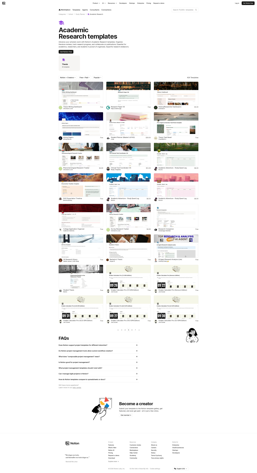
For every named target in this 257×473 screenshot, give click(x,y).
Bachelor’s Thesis (116, 259)
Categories (62, 14)
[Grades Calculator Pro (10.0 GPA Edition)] (128, 307)
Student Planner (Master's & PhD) (123, 137)
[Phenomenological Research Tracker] (81, 154)
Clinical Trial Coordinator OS (121, 168)
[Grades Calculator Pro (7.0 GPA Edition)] (128, 276)
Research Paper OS (118, 107)
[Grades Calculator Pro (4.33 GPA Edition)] (81, 307)
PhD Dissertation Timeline (72, 198)
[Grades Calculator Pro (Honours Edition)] (176, 276)
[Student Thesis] (81, 276)
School (70, 14)
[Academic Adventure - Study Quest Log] (176, 154)
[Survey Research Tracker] (128, 215)
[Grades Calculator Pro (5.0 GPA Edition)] (176, 307)
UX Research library (70, 259)
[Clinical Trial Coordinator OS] (128, 154)
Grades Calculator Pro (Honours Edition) (173, 290)
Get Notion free (66, 52)
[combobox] (185, 10)
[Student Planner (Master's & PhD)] (128, 124)
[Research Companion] (176, 215)
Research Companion (166, 229)
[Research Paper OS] (128, 93)
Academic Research (96, 14)
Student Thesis (68, 290)
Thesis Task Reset (165, 137)
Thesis (65, 64)
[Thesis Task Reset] (176, 124)
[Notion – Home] (4, 3)
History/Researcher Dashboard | (170, 107)
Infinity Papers (68, 137)
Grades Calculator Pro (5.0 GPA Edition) (173, 320)
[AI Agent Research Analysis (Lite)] (176, 246)
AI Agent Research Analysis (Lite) (170, 259)
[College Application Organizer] (81, 215)
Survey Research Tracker (120, 229)
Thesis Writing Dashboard (72, 107)
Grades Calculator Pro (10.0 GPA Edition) (125, 320)
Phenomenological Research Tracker (76, 168)
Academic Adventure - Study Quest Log (173, 168)
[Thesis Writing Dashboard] (81, 93)
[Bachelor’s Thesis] (128, 246)
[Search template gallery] (196, 9)
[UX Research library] (81, 246)
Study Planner (80, 14)
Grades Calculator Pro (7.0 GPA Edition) (125, 290)
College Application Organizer (74, 229)
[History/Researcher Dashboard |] (176, 93)
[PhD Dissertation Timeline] (81, 185)
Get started (126, 415)
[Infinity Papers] (81, 124)
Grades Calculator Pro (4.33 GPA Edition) (77, 320)
